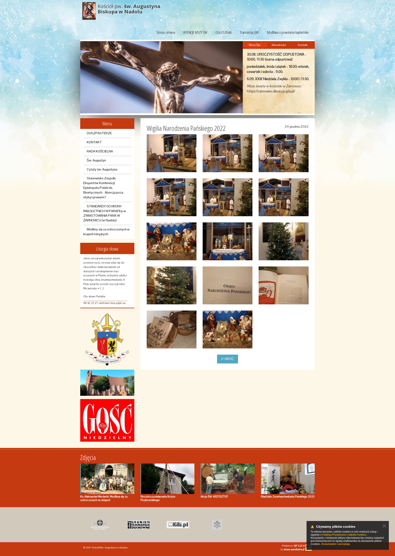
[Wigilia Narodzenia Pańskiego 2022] (171, 153)
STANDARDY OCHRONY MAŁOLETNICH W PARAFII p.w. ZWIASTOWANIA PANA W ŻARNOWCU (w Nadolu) (105, 213)
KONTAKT (94, 142)
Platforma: (293, 545)
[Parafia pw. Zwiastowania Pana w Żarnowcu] (107, 383)
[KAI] (178, 525)
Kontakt (303, 45)
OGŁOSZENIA (223, 32)
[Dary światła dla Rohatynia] (171, 329)
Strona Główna (165, 32)
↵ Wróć (227, 359)
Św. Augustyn (96, 160)
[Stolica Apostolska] (217, 525)
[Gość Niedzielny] (107, 420)
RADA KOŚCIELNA (100, 151)
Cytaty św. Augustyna (102, 169)
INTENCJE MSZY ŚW (195, 32)
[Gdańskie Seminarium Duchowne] (139, 525)
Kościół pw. (129, 9)
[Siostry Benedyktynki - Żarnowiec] (99, 525)
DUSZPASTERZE (99, 133)
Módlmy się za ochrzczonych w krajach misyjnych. (106, 231)
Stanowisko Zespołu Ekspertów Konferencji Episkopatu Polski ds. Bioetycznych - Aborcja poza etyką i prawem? (103, 187)
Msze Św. (255, 45)
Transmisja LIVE (249, 32)
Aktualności (279, 45)
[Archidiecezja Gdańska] (107, 339)
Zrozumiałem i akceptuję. (335, 544)
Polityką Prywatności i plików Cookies (344, 534)
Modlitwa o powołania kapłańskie (288, 32)
